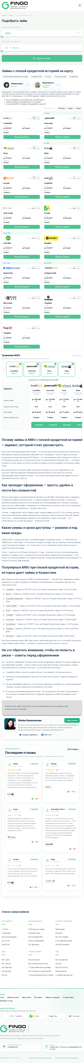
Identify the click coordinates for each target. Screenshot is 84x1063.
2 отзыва (37, 118)
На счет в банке (61, 937)
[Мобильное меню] (79, 5)
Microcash (7, 303)
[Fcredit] (55, 208)
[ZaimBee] (55, 238)
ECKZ (8, 610)
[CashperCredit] (55, 268)
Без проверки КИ (35, 937)
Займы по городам (52, 997)
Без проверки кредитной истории (16, 77)
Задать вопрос (72, 720)
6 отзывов (78, 178)
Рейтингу (62, 108)
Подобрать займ (43, 58)
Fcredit (47, 213)
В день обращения (36, 941)
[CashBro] (50, 881)
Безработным (37, 77)
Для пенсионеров (9, 937)
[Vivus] (15, 148)
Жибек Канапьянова (17, 84)
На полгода (6, 971)
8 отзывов (78, 148)
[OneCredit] (55, 118)
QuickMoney (11, 624)
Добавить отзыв (6, 1001)
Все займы (38, 997)
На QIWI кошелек (62, 945)
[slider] (2, 37)
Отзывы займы (68, 997)
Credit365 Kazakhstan (14, 599)
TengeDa (7, 333)
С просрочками (60, 77)
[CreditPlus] (15, 118)
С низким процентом (63, 975)
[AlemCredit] (14, 268)
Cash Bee (7, 243)
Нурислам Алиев (48, 83)
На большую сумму (36, 929)
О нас (2, 997)
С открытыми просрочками (40, 967)
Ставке (78, 108)
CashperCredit (50, 273)
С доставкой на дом (63, 941)
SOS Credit (8, 213)
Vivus (5, 153)
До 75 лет (6, 941)
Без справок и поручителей (40, 971)
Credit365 (48, 183)
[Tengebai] (55, 298)
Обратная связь (13, 997)
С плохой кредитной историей (41, 975)
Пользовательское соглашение (66, 1058)
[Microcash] (14, 298)
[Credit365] (55, 178)
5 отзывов (78, 118)
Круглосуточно (61, 967)
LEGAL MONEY (11, 606)
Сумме (70, 108)
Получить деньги (21, 137)
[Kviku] (55, 148)
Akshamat (10, 636)
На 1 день (6, 960)
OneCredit (48, 123)
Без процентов (61, 960)
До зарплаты (34, 945)
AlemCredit (8, 273)
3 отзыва (37, 178)
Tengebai (48, 303)
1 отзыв (37, 148)
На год (4, 975)
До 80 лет (6, 945)
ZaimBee (47, 243)
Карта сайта (26, 997)
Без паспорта (34, 960)
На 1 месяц (6, 964)
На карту (58, 933)
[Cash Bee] (14, 238)
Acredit (6, 183)
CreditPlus (7, 123)
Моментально (61, 971)
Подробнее (39, 425)
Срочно (58, 964)
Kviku (46, 153)
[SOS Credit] (14, 208)
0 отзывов (37, 208)
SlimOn (8, 594)
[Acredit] (15, 178)
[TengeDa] (14, 327)
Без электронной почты (38, 964)
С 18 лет (48, 77)
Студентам (73, 77)
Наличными (60, 929)
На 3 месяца (7, 967)
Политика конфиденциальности (40, 1058)
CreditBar (9, 615)
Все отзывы (73, 749)
